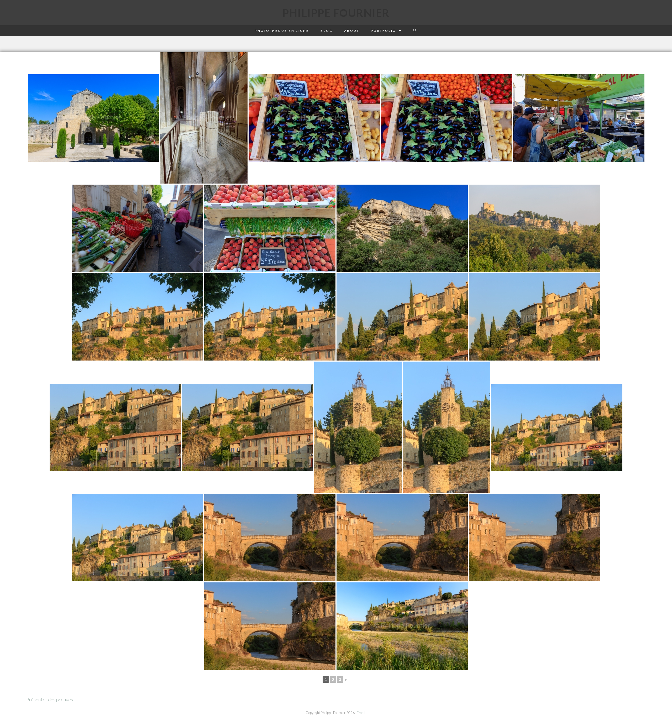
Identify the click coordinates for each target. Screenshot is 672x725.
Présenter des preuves (49, 699)
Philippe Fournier (336, 13)
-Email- (361, 713)
